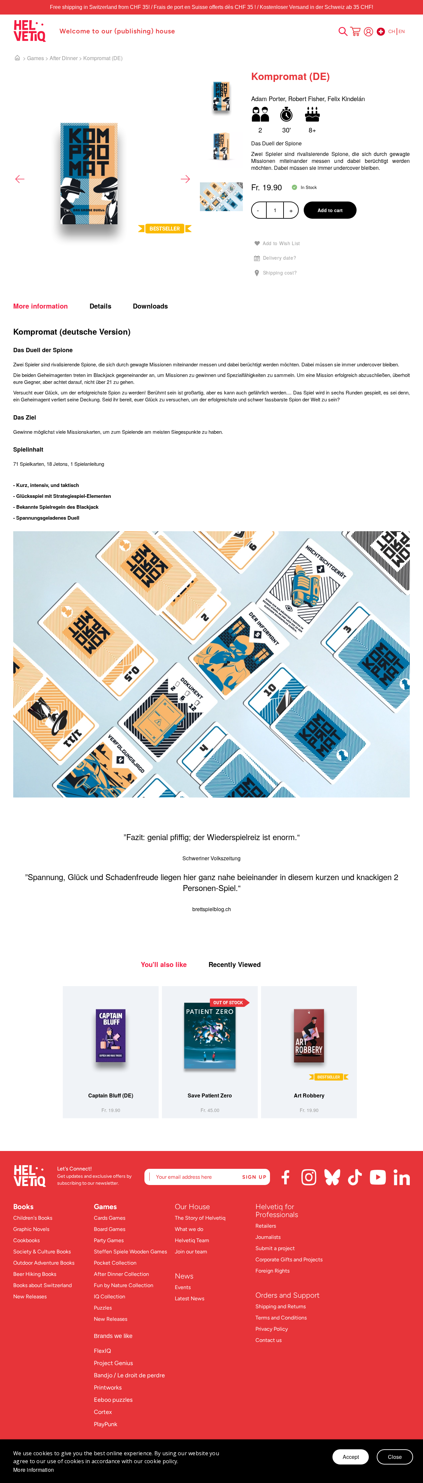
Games (35, 58)
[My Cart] (355, 32)
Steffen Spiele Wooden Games (130, 1251)
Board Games (109, 1229)
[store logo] (33, 31)
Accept (351, 1457)
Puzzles (103, 1308)
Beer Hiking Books (34, 1274)
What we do (189, 1229)
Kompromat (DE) (103, 58)
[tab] (50, 306)
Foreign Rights (272, 1271)
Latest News (189, 1298)
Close (395, 1457)
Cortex (103, 1412)
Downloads (150, 306)
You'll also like (164, 964)
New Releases (30, 1296)
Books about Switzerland (42, 1285)
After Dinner (64, 58)
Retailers (265, 1226)
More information (40, 306)
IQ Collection (109, 1296)
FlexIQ (102, 1350)
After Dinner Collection (121, 1274)
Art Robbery (309, 1095)
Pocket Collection (115, 1263)
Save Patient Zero (210, 1095)
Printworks (108, 1387)
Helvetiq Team (192, 1240)
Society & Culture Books (42, 1251)
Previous (19, 179)
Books (23, 1206)
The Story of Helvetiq (200, 1218)
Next (185, 179)
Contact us (268, 1340)
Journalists (268, 1237)
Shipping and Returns (280, 1306)
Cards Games (109, 1218)
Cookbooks (26, 1240)
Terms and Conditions (281, 1318)
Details (100, 306)
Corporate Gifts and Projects (289, 1259)
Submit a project (275, 1248)
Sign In (368, 31)
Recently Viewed (235, 964)
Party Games (109, 1240)
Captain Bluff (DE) (110, 1095)
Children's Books (32, 1218)
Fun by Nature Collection (123, 1285)
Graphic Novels (31, 1229)
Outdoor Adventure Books (43, 1263)
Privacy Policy (271, 1329)
